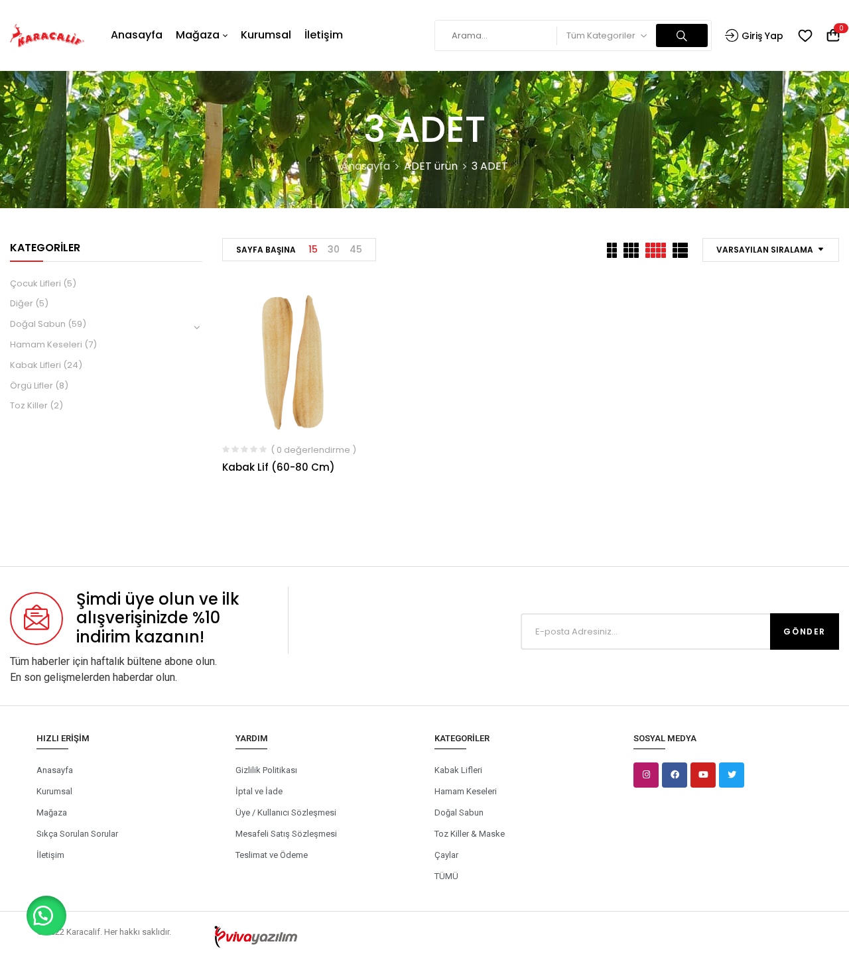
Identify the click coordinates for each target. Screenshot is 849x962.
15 (313, 249)
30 (334, 249)
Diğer (21, 303)
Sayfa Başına (266, 249)
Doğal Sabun (38, 324)
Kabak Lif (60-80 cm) (278, 467)
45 (356, 249)
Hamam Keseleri (46, 344)
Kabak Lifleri (35, 365)
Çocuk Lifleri (35, 283)
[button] (46, 915)
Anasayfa (365, 166)
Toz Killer (29, 405)
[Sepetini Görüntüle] (833, 36)
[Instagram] (646, 775)
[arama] (682, 35)
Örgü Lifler (31, 385)
